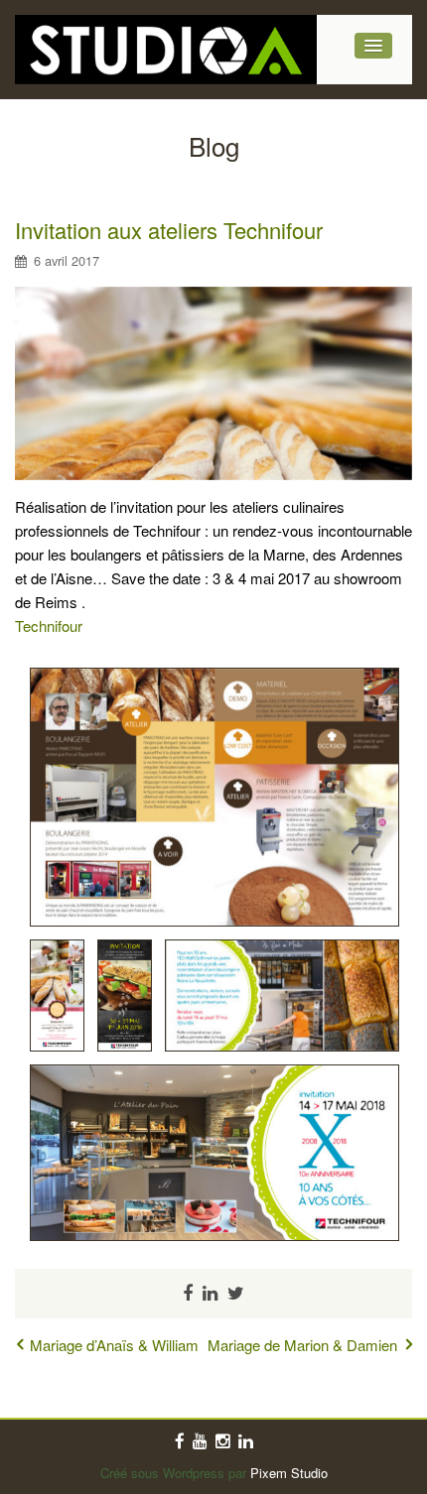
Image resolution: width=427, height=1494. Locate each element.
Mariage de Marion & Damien (302, 1344)
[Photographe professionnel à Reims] (166, 49)
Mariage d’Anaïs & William (114, 1344)
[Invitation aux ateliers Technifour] (213, 380)
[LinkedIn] (245, 1440)
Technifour (48, 625)
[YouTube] (200, 1440)
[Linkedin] (210, 1293)
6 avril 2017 (66, 260)
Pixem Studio (289, 1472)
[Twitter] (235, 1293)
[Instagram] (223, 1440)
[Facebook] (188, 1293)
